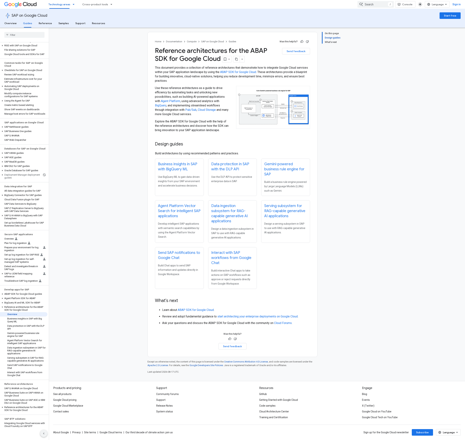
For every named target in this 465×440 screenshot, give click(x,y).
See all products (62, 394)
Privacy (76, 432)
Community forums (167, 394)
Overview (10, 23)
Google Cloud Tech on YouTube (380, 417)
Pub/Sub (191, 109)
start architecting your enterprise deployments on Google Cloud (257, 316)
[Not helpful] (307, 41)
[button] (23, 45)
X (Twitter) (368, 405)
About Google (61, 432)
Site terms (90, 432)
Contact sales (61, 411)
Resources (98, 23)
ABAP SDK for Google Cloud (238, 72)
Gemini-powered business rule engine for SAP (284, 169)
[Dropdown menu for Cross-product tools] (112, 4)
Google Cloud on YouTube (376, 411)
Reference (45, 23)
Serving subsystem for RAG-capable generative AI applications (284, 211)
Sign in (456, 4)
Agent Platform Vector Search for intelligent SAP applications (179, 211)
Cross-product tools (95, 4)
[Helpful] (302, 41)
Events (366, 399)
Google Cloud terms (111, 432)
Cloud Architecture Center (274, 411)
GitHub (263, 394)
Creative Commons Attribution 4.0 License (246, 361)
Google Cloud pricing (64, 399)
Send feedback (296, 51)
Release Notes (164, 405)
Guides (27, 23)
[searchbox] (24, 35)
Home (158, 41)
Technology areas (59, 4)
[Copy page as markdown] (236, 59)
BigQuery (160, 105)
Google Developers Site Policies (206, 365)
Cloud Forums (283, 323)
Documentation (174, 41)
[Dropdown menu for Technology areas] (74, 4)
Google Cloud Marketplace (68, 405)
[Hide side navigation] (43, 433)
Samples (63, 23)
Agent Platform (170, 101)
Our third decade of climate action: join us (149, 432)
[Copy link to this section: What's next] (181, 301)
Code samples (267, 405)
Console (407, 4)
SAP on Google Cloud (29, 15)
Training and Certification (273, 417)
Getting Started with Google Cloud (278, 399)
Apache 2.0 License (157, 365)
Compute (192, 41)
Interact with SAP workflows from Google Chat (231, 257)
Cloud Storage (207, 109)
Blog (364, 394)
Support (80, 23)
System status (164, 411)
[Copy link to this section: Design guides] (186, 144)
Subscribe (422, 432)
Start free (450, 15)
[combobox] (375, 4)
